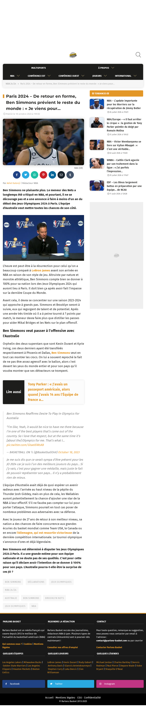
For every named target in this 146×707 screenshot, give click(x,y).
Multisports (38, 68)
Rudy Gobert (85, 662)
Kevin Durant (70, 662)
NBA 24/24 (11, 83)
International (123, 76)
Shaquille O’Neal (114, 669)
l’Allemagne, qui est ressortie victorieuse (44, 532)
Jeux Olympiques (61, 582)
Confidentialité (92, 697)
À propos (103, 68)
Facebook (15, 683)
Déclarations (36, 582)
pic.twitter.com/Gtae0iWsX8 (25, 445)
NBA (12, 76)
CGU (79, 697)
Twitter (58, 683)
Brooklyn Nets (54, 598)
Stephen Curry (55, 669)
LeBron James (41, 270)
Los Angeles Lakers (12, 662)
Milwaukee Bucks (32, 662)
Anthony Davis (55, 665)
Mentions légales (65, 697)
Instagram (109, 683)
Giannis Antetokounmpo (77, 665)
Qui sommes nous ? (12, 644)
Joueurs (96, 76)
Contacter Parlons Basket (109, 647)
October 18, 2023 (68, 452)
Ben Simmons (13, 582)
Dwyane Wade (127, 665)
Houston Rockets (21, 669)
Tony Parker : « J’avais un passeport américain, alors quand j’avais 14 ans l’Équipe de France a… (53, 392)
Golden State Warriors (14, 665)
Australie (11, 598)
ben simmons (31, 598)
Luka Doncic (71, 669)
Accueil (49, 697)
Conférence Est (36, 76)
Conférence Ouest (69, 76)
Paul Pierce (112, 665)
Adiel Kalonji (13, 183)
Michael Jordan (104, 662)
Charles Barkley (122, 662)
